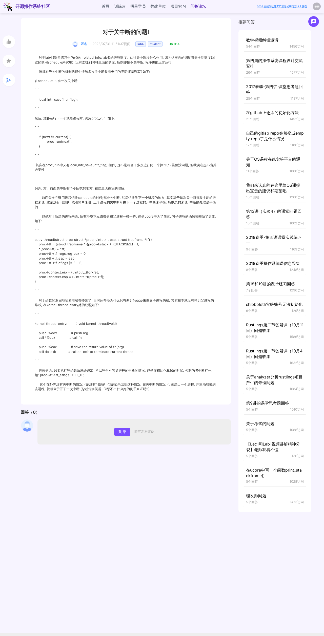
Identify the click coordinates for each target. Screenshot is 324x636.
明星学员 (138, 6)
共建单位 (158, 6)
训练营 (120, 6)
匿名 (84, 44)
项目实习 (178, 6)
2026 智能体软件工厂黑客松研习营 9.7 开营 (282, 6)
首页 (106, 6)
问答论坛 (198, 6)
